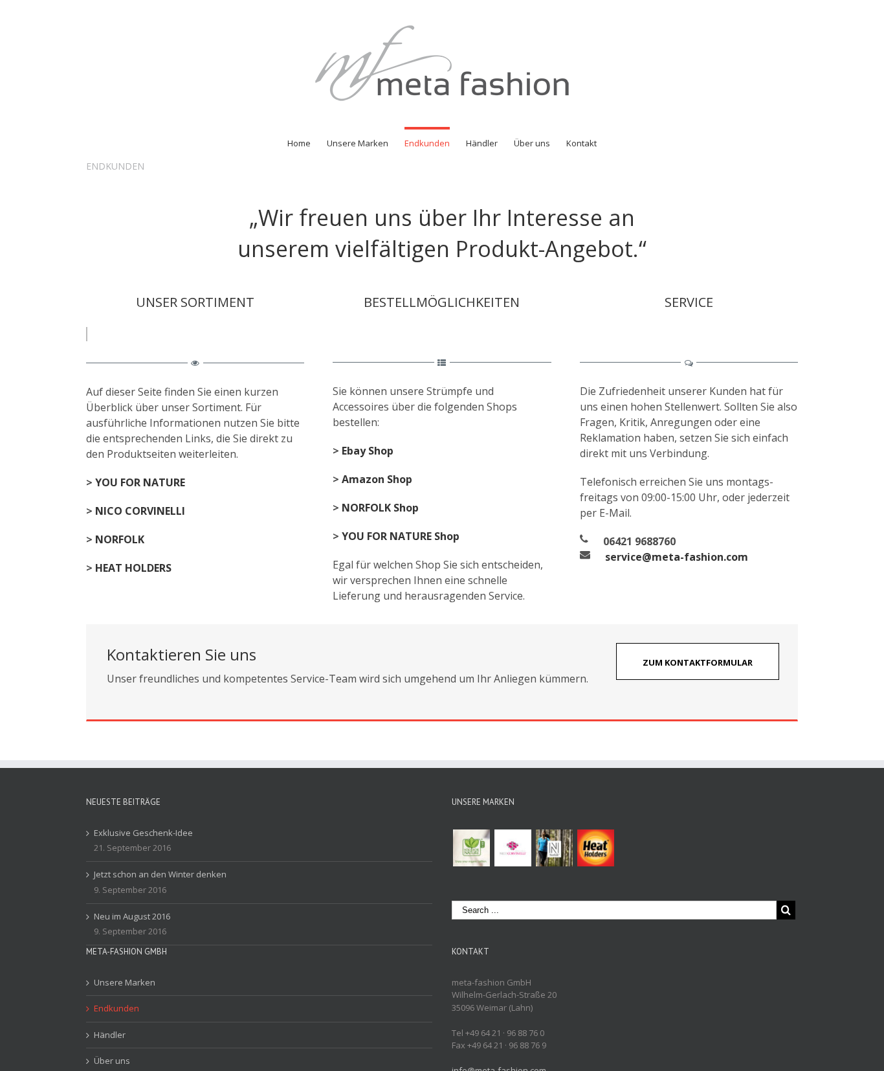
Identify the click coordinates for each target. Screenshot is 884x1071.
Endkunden (116, 1008)
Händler (110, 1035)
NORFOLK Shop (380, 508)
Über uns (112, 1060)
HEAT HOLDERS (133, 568)
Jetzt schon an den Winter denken (160, 874)
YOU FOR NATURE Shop (400, 536)
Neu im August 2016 (132, 916)
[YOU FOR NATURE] (471, 848)
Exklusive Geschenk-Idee (143, 833)
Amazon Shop (377, 479)
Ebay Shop (367, 451)
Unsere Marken (124, 982)
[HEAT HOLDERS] (595, 848)
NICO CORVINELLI (140, 511)
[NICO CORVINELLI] (512, 848)
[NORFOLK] (554, 848)
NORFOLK (119, 539)
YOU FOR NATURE (140, 482)
